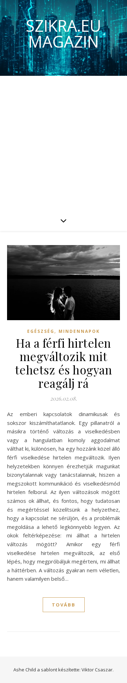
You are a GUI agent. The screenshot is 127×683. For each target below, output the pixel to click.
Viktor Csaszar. (97, 669)
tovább (63, 605)
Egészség (40, 331)
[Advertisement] (63, 142)
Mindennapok (79, 331)
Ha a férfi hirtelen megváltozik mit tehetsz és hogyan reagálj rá (63, 363)
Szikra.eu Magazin (63, 33)
